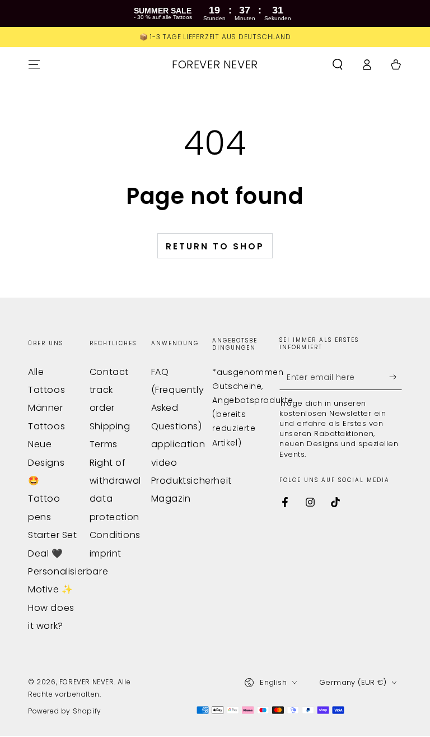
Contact (109, 371)
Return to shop (215, 246)
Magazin (171, 498)
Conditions (115, 535)
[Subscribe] (395, 377)
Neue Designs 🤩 (46, 462)
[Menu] (34, 64)
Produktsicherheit (191, 480)
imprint (105, 553)
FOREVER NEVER (86, 682)
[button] (337, 64)
